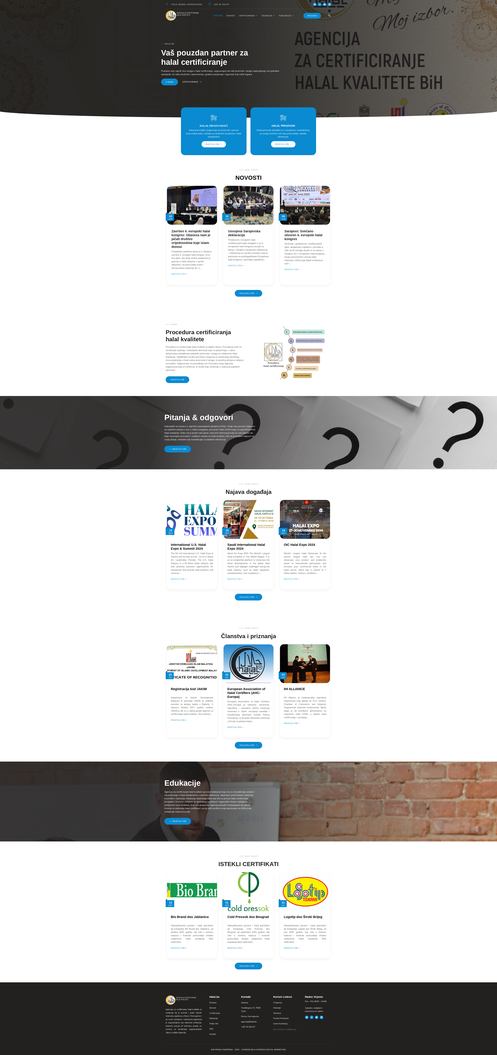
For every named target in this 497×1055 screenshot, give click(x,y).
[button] (329, 15)
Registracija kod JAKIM (189, 689)
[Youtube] (324, 4)
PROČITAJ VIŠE (212, 144)
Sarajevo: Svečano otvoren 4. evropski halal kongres (303, 235)
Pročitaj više (178, 274)
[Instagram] (319, 4)
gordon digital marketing (271, 1050)
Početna (218, 16)
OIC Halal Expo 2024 (299, 544)
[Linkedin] (329, 4)
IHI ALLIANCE (294, 689)
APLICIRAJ (312, 16)
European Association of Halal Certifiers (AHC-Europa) (246, 692)
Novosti (230, 16)
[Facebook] (315, 4)
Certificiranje (247, 16)
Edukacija (267, 16)
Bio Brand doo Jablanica (190, 917)
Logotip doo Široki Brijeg (303, 917)
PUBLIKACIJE (285, 16)
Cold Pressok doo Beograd (248, 917)
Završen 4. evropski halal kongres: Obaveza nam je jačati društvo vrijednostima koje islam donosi (190, 239)
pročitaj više (178, 579)
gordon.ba (248, 1050)
